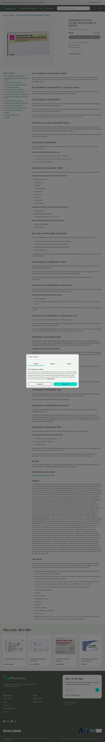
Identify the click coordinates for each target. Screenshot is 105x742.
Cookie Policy (51, 379)
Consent (35, 364)
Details (52, 364)
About (69, 364)
